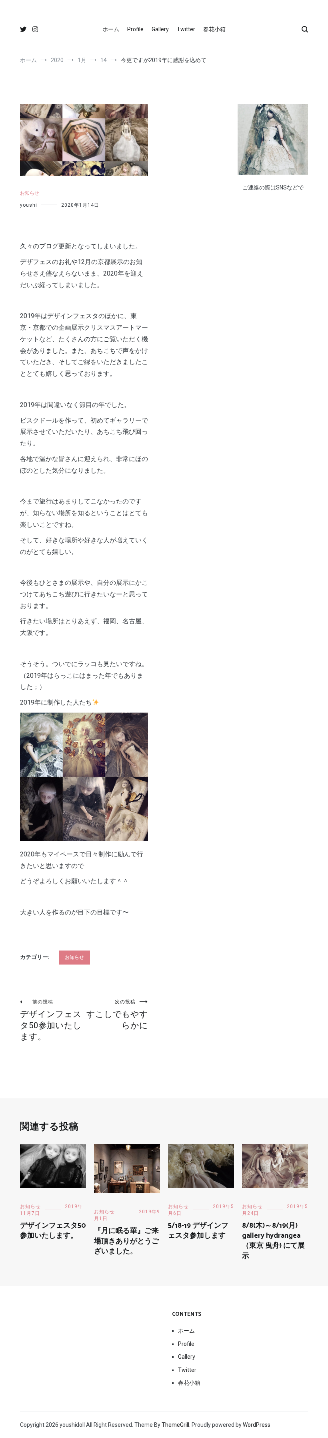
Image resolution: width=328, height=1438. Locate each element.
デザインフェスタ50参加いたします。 (51, 1020)
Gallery (160, 29)
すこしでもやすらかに (117, 1014)
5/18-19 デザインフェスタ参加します (198, 1231)
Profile (135, 29)
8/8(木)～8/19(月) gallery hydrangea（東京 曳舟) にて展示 (273, 1241)
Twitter (186, 29)
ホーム (110, 29)
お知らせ (29, 193)
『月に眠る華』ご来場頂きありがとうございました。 (126, 1241)
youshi (28, 205)
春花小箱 (214, 29)
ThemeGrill (175, 1425)
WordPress (256, 1425)
